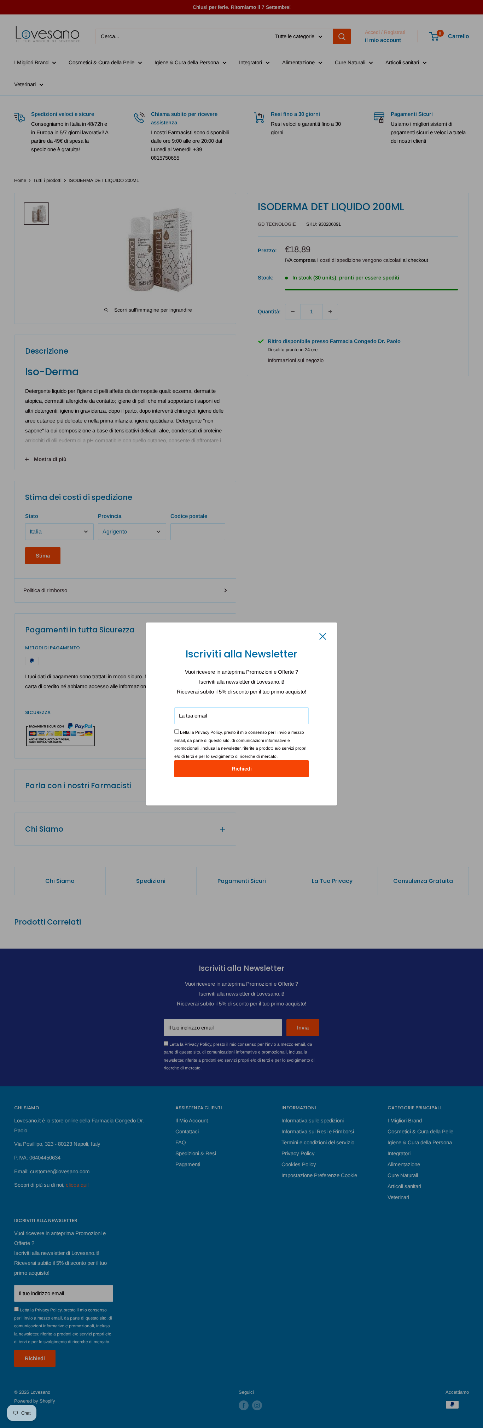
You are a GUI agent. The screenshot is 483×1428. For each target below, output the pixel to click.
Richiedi (242, 769)
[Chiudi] (322, 636)
